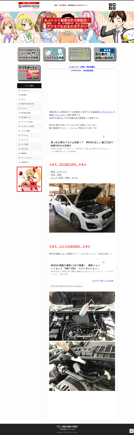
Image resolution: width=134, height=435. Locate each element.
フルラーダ (24, 140)
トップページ (25, 90)
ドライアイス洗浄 (27, 122)
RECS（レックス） (57, 115)
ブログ (23, 99)
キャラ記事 (24, 144)
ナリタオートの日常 (27, 126)
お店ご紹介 (24, 149)
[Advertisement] (82, 88)
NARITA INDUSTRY (27, 104)
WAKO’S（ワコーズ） (103, 112)
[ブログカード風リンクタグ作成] (102, 281)
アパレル (24, 108)
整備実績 (24, 153)
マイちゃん (24, 135)
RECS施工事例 (88, 70)
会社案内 (24, 95)
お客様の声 (24, 162)
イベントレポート (27, 158)
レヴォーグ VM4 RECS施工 (82, 67)
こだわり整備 (25, 131)
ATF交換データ (26, 117)
